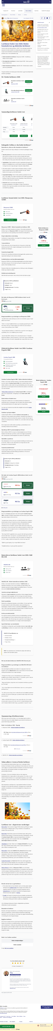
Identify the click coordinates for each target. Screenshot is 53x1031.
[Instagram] (44, 18)
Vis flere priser (5, 507)
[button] (2, 1)
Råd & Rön (4, 833)
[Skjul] (51, 1025)
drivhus (18, 892)
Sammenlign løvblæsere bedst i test (42, 29)
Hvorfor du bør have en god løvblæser (43, 48)
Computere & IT (3, 1016)
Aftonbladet (4, 843)
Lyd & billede (13, 1016)
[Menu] (3, 5)
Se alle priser (29, 83)
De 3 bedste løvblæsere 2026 (42, 27)
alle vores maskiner (9, 948)
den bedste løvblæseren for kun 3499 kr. (19, 732)
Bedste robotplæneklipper (17, 940)
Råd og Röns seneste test (7, 391)
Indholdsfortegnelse (40, 22)
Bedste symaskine (17, 944)
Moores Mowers (5, 867)
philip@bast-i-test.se (13, 988)
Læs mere (39, 66)
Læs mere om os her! (3, 1013)
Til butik (43, 245)
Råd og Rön (4, 826)
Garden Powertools (6, 860)
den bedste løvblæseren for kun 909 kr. (18, 745)
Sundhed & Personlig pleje (7, 1017)
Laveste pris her (29, 81)
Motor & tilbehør (19, 1016)
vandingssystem (13, 887)
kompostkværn (6, 891)
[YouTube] (47, 18)
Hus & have (8, 1016)
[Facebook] (42, 18)
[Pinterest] (49, 18)
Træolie (4, 895)
